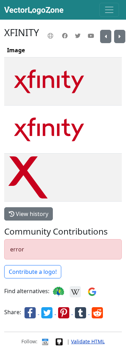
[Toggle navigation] (109, 10)
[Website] (51, 36)
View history (31, 214)
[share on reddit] (97, 312)
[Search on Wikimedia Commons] (75, 291)
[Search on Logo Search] (58, 291)
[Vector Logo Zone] (35, 10)
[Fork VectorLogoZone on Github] (59, 341)
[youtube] (92, 36)
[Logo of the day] (45, 341)
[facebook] (65, 36)
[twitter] (78, 36)
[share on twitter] (47, 312)
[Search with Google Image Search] (92, 291)
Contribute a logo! (33, 272)
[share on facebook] (30, 312)
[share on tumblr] (81, 312)
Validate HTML (88, 341)
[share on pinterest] (64, 312)
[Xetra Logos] (105, 36)
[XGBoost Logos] (119, 36)
